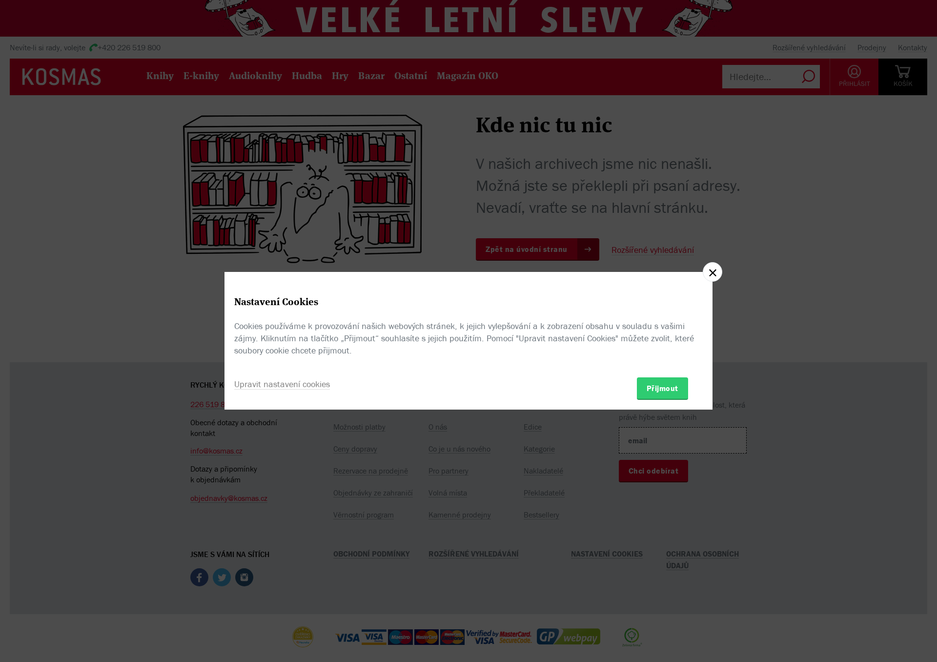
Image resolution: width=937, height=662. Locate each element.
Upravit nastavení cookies (282, 384)
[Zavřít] (712, 272)
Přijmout (662, 388)
